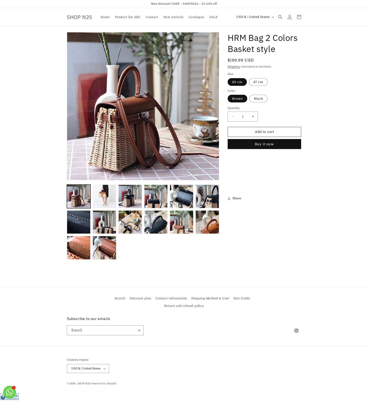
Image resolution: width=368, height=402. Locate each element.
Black (258, 98)
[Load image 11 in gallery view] (181, 222)
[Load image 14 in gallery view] (104, 248)
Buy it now (264, 144)
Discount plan (140, 298)
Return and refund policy (184, 305)
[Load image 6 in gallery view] (207, 196)
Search (120, 298)
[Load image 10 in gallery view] (156, 222)
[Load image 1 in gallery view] (79, 196)
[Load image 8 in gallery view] (104, 222)
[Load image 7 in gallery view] (79, 222)
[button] (280, 17)
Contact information (171, 298)
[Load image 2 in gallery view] (104, 196)
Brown (237, 98)
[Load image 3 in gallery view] (130, 196)
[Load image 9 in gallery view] (130, 222)
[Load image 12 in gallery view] (207, 222)
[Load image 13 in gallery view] (79, 248)
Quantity (234, 108)
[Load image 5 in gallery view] (181, 196)
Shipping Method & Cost (210, 298)
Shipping (234, 66)
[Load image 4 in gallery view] (156, 196)
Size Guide (241, 298)
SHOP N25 (84, 383)
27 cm (258, 82)
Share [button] (237, 198)
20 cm (237, 82)
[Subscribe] (138, 330)
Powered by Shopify (103, 383)
